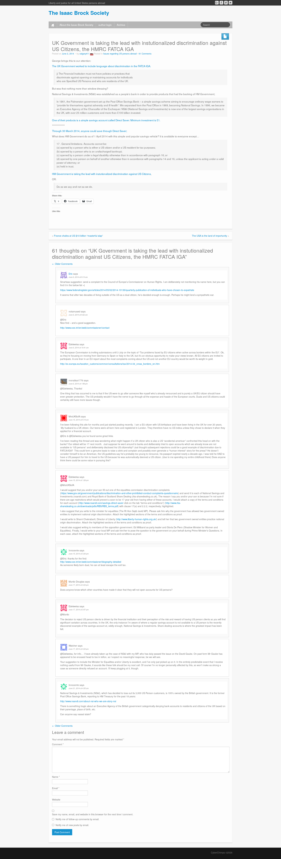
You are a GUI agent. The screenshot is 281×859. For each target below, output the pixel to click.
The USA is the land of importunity (209, 235)
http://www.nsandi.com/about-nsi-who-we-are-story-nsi (88, 701)
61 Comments (145, 53)
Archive (121, 24)
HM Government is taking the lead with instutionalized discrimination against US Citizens (101, 174)
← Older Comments (62, 263)
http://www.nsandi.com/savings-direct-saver (101, 503)
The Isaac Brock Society (79, 12)
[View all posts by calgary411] (91, 53)
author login (105, 24)
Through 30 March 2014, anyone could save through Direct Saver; (89, 131)
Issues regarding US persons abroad (120, 53)
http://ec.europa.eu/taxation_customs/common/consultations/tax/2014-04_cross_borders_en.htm (110, 363)
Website (56, 799)
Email (55, 788)
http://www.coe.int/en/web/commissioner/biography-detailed (90, 561)
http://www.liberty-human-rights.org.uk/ (136, 519)
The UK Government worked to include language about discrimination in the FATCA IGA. (101, 66)
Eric (71, 273)
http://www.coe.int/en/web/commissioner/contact (84, 327)
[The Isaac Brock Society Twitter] (230, 3)
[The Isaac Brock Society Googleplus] (217, 3)
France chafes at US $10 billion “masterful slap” (78, 235)
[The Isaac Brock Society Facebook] (221, 3)
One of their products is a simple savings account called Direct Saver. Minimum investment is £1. (106, 120)
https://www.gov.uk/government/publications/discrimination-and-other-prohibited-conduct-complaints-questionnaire (119, 493)
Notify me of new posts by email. (72, 825)
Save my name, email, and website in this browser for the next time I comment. (92, 814)
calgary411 (84, 53)
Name (56, 776)
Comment (58, 744)
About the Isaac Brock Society (76, 24)
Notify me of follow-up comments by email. (77, 819)
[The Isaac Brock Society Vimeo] (226, 3)
